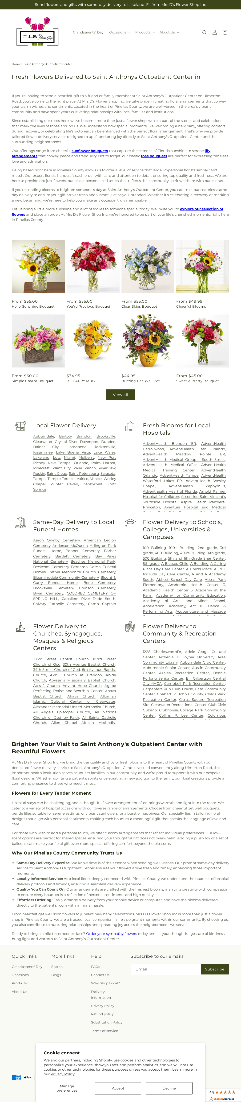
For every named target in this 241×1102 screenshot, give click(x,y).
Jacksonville (104, 447)
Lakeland (41, 457)
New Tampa (59, 463)
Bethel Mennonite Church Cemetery (81, 572)
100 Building (154, 547)
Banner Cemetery (83, 551)
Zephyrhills (92, 484)
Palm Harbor (103, 463)
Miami (69, 457)
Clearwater (42, 441)
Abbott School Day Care (179, 579)
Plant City (61, 468)
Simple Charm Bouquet (33, 381)
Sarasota (107, 473)
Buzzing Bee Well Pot (140, 381)
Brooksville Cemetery (53, 588)
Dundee (108, 441)
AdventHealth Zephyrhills (197, 486)
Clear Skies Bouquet (139, 306)
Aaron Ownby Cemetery (56, 540)
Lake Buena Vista (73, 452)
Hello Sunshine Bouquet (33, 306)
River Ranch (84, 468)
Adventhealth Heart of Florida (170, 491)
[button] (119, 32)
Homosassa (77, 447)
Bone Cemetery (99, 582)
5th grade (151, 563)
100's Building (181, 547)
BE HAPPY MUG (81, 381)
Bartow (65, 436)
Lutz (57, 457)
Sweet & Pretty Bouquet (197, 381)
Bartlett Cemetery (72, 556)
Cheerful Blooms (191, 306)
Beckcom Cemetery (51, 567)
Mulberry (86, 457)
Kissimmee (43, 452)
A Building (199, 563)
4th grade (216, 553)
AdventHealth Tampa (179, 475)
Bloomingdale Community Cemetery (66, 577)
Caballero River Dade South (88, 598)
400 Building (166, 553)
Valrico (82, 478)
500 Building (154, 558)
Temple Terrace (61, 478)
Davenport (89, 441)
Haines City (46, 447)
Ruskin (39, 473)
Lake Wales (104, 452)
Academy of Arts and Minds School (184, 600)
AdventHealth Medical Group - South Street (184, 459)
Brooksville (105, 436)
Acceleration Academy (164, 606)
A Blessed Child (175, 563)
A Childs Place (199, 569)
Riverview (107, 468)
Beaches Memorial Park (93, 561)
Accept (118, 1088)
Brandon (84, 436)
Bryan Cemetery (48, 593)
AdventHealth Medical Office (170, 464)
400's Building (192, 553)
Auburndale (43, 436)
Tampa (39, 478)
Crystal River (66, 441)
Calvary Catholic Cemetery (58, 604)
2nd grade (207, 547)
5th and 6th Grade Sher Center (196, 558)
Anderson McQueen (70, 545)
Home (16, 64)
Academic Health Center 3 (196, 584)
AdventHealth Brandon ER (169, 443)
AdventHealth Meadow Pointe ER (184, 454)
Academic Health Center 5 (168, 590)
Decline (169, 1088)
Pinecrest (41, 468)
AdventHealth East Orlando (197, 449)
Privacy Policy (63, 1074)
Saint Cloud (57, 473)
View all (120, 394)
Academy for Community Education (190, 595)
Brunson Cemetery (97, 588)
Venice (96, 478)
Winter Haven (64, 484)
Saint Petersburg (84, 473)
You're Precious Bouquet (89, 306)
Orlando (81, 463)
